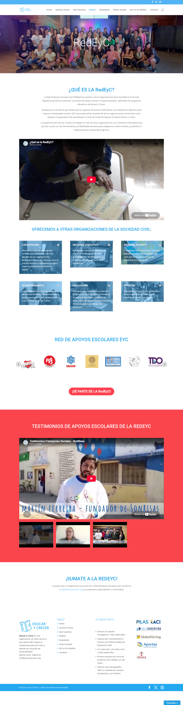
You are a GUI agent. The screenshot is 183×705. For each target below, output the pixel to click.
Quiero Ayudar (119, 10)
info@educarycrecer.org (72, 589)
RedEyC (92, 10)
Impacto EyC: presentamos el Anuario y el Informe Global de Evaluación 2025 (111, 642)
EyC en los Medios (138, 10)
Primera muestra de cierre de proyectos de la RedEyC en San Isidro (111, 659)
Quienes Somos (62, 10)
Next (164, 364)
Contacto (154, 10)
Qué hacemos (79, 10)
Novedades (104, 10)
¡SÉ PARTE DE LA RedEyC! (91, 391)
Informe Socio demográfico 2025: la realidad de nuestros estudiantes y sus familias (110, 670)
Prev (18, 364)
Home (49, 10)
